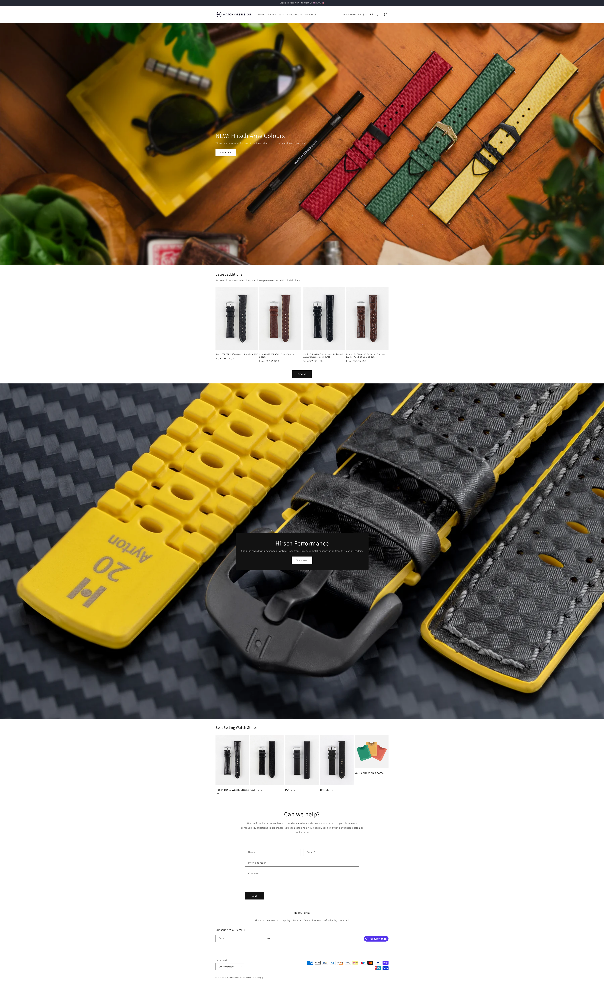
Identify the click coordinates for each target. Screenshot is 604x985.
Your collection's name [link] (369, 773)
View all (302, 373)
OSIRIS (254, 789)
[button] (275, 14)
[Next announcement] (387, 3)
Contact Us (272, 920)
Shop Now (226, 152)
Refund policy (331, 920)
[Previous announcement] (216, 3)
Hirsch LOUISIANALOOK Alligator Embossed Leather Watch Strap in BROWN (366, 355)
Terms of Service (312, 920)
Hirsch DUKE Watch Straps (232, 789)
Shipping (285, 920)
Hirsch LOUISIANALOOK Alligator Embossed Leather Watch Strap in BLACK (323, 355)
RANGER (325, 789)
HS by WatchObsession (231, 978)
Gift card (344, 920)
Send (254, 895)
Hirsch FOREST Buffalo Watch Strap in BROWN (277, 355)
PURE (288, 789)
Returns (297, 920)
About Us (259, 920)
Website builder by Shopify (252, 978)
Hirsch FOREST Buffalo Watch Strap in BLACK (236, 354)
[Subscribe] (268, 938)
